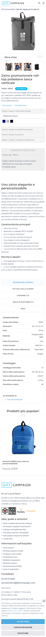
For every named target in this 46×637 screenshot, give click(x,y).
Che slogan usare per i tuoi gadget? (16, 533)
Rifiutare (23, 633)
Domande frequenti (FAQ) (12, 566)
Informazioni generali (23, 282)
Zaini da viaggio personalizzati (27, 9)
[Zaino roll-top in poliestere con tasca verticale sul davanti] (23, 32)
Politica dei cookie (15, 611)
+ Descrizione (6, 105)
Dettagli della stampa (23, 289)
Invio (23, 309)
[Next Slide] (41, 57)
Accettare (23, 621)
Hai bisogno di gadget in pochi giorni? (17, 526)
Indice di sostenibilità (23, 302)
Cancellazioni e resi (10, 557)
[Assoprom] (9, 510)
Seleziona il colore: (10, 116)
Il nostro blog (7, 539)
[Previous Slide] (38, 57)
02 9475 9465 (8, 579)
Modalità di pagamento (11, 560)
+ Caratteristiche (20, 105)
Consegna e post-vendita (12, 554)
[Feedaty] (26, 510)
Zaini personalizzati (8, 9)
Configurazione (23, 627)
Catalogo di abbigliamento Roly (14, 529)
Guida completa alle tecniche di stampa (17, 523)
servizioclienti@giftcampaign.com (18, 582)
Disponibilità (23, 295)
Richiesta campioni (10, 563)
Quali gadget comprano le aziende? (16, 536)
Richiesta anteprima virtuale (13, 551)
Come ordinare (8, 548)
